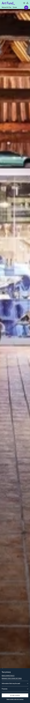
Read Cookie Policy (8, 675)
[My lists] (24, 3)
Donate (15, 7)
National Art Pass (6, 7)
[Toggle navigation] (26, 8)
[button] (15, 695)
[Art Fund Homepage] (8, 3)
